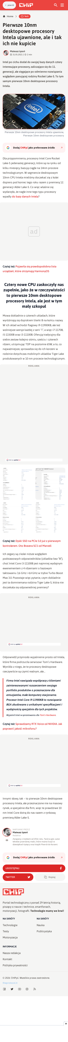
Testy (6, 931)
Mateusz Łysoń (17, 51)
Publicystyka (44, 931)
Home (10, 16)
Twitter (10, 877)
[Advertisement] (32, 436)
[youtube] (7, 840)
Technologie (10, 925)
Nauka (40, 925)
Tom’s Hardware (48, 715)
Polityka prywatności (15, 965)
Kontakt (7, 959)
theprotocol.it (10, 983)
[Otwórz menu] (62, 5)
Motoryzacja (10, 937)
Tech (26, 16)
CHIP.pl (15, 977)
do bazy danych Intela (25, 196)
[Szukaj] (56, 5)
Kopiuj (52, 877)
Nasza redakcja (12, 953)
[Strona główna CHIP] (26, 5)
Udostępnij (12, 868)
